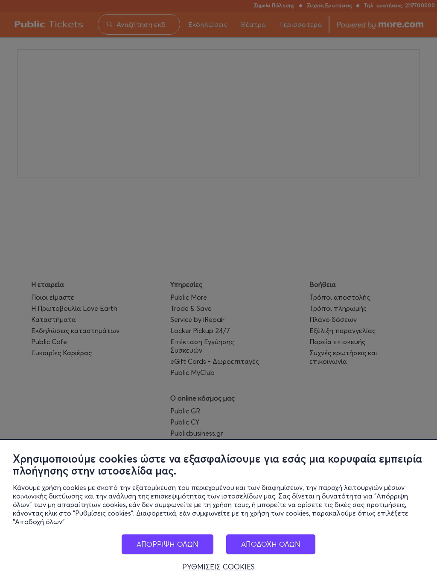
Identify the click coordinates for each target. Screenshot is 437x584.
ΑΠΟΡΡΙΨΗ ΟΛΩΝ (167, 544)
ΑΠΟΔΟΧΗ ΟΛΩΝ (270, 544)
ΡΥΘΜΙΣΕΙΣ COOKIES (218, 567)
